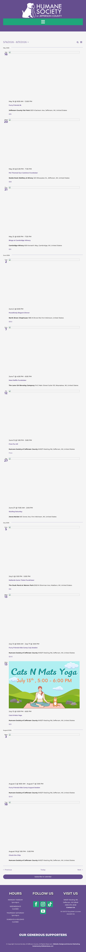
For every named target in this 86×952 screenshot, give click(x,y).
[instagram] (43, 904)
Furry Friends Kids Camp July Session (23, 648)
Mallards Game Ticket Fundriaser (21, 580)
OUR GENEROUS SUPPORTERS (43, 935)
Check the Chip (15, 855)
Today (43, 870)
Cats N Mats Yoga (15, 715)
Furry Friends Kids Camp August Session (24, 788)
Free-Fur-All (13, 444)
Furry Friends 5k (15, 105)
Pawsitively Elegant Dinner (19, 313)
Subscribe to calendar (43, 877)
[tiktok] (50, 904)
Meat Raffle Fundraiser (17, 380)
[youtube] (43, 911)
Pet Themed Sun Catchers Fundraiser (23, 173)
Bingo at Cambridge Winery (20, 240)
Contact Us (70, 907)
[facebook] (36, 904)
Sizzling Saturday (15, 511)
